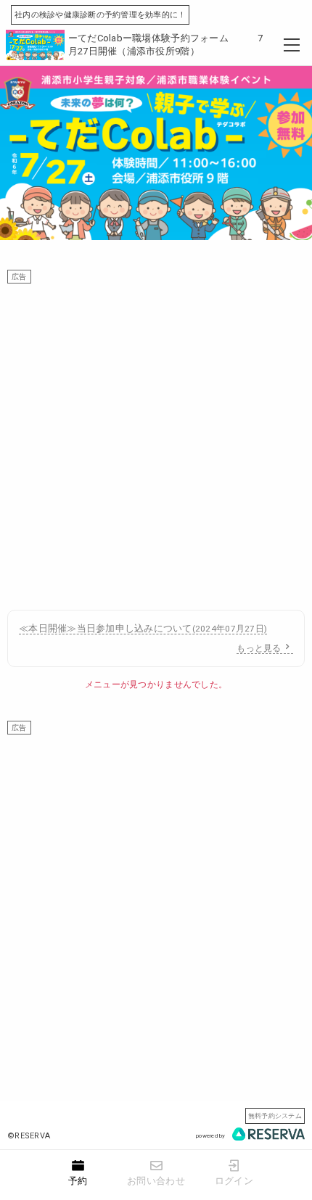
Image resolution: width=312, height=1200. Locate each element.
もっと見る (259, 648)
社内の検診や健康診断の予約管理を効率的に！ (100, 15)
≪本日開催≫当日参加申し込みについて (143, 628)
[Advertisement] (156, 439)
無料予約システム (275, 1116)
